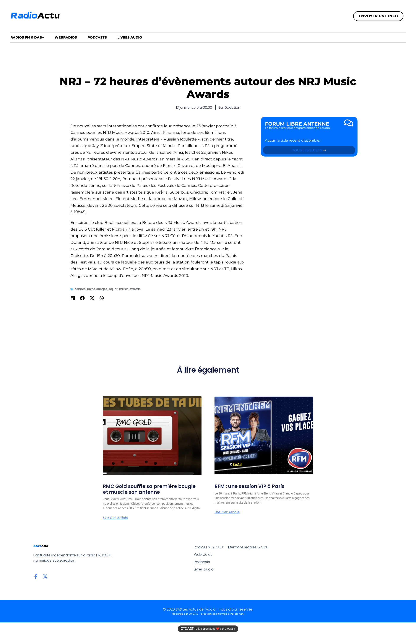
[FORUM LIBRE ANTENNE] (348, 123)
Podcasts (97, 37)
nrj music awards (127, 289)
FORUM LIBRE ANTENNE (297, 124)
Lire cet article (115, 518)
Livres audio (129, 37)
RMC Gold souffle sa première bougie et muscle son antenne (149, 489)
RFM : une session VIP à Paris (249, 486)
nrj (111, 289)
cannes (80, 289)
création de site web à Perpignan (222, 613)
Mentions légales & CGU (248, 547)
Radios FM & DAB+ (27, 37)
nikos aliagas (97, 289)
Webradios (66, 37)
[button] (72, 298)
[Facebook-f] (35, 576)
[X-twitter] (45, 576)
